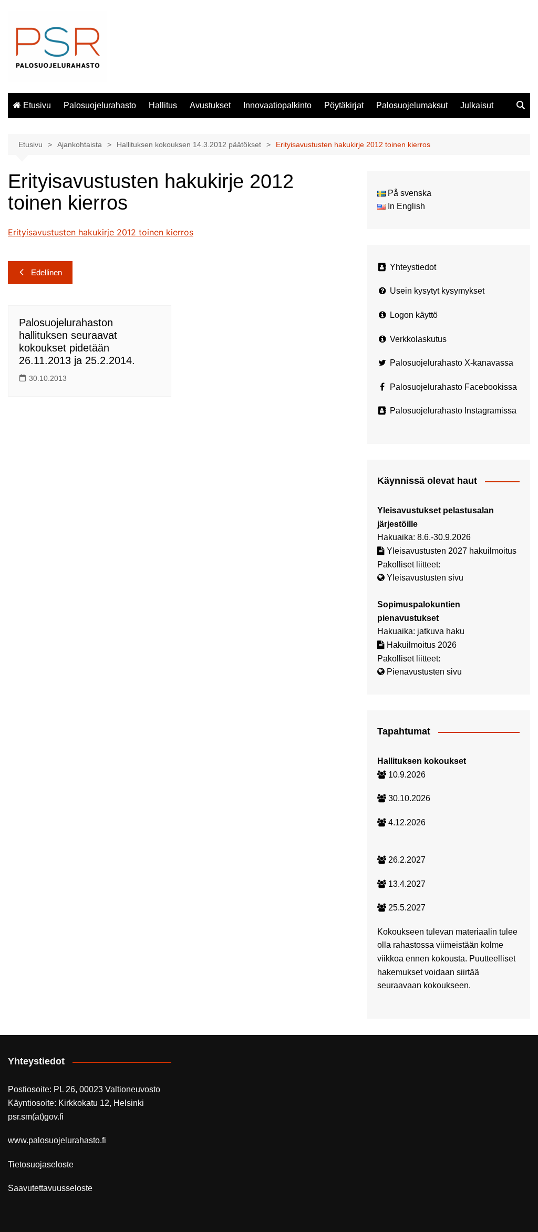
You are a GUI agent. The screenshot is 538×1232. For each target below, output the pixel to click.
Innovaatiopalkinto (277, 105)
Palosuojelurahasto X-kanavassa (451, 362)
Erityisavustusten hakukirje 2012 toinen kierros (100, 232)
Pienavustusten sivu (424, 671)
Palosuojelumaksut (412, 105)
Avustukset (210, 105)
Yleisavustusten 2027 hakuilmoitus (451, 550)
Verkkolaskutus (418, 339)
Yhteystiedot (413, 267)
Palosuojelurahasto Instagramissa (453, 410)
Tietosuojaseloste (41, 1164)
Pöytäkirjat (344, 105)
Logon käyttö (414, 314)
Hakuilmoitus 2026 (422, 644)
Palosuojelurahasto (100, 105)
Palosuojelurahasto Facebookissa (453, 386)
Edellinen (46, 272)
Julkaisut (476, 105)
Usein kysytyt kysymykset (437, 290)
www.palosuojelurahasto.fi (57, 1140)
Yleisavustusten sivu (425, 577)
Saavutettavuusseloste (50, 1188)
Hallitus (163, 105)
